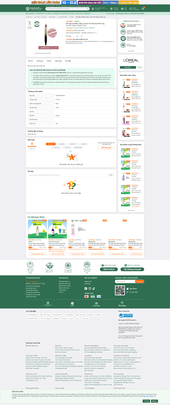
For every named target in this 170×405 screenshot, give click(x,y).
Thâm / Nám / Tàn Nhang (91, 382)
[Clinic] (48, 304)
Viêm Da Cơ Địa (107, 384)
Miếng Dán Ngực (42, 366)
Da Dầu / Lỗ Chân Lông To (92, 376)
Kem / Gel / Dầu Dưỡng (61, 366)
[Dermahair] (72, 304)
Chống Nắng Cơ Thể (32, 380)
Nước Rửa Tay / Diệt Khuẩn (34, 364)
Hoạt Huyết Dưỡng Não (130, 352)
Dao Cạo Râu (46, 360)
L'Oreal (77, 21)
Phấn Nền (98, 357)
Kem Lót (86, 357)
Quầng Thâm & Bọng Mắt (91, 384)
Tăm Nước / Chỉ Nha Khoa (102, 350)
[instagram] (90, 288)
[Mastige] (122, 304)
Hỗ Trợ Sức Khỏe (119, 350)
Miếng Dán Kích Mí (119, 382)
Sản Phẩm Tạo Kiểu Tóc (121, 366)
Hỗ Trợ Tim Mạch (129, 348)
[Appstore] (132, 288)
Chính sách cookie (147, 396)
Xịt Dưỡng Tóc (118, 364)
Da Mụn (94, 378)
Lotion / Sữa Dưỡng (68, 364)
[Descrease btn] (73, 36)
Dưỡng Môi (79, 366)
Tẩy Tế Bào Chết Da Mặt (62, 360)
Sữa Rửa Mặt (68, 357)
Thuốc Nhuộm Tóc (128, 364)
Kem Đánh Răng (101, 348)
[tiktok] (94, 288)
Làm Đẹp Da (117, 376)
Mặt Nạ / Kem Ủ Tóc (119, 362)
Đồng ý (154, 401)
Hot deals (48, 13)
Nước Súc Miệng (89, 350)
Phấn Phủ (87, 362)
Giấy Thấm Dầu (88, 370)
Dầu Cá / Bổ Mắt (118, 352)
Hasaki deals (41, 13)
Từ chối (146, 401)
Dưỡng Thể (29, 378)
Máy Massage (59, 378)
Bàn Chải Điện (98, 352)
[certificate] (131, 315)
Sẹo (101, 384)
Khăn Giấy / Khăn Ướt (40, 357)
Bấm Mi (125, 380)
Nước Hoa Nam (68, 348)
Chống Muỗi (46, 364)
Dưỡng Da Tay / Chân (39, 378)
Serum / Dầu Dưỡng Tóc (133, 362)
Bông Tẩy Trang (89, 368)
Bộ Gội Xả (116, 360)
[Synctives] (96, 304)
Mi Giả (130, 380)
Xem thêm (80, 43)
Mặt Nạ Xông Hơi (49, 362)
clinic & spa (79, 13)
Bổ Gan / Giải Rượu (129, 350)
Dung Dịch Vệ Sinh (31, 366)
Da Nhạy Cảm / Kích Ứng (104, 378)
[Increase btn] (81, 36)
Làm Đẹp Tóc (125, 376)
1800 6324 (108, 269)
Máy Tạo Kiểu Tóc (119, 368)
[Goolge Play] (132, 292)
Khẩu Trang (78, 376)
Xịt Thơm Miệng (88, 352)
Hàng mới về (64, 13)
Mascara (93, 364)
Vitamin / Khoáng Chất (120, 378)
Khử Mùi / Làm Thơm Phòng (34, 360)
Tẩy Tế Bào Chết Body (45, 376)
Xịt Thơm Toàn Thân (61, 350)
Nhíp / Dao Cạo (129, 382)
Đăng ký (139, 281)
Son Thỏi (96, 366)
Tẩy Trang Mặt (59, 357)
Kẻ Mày (104, 362)
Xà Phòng (35, 376)
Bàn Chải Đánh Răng (90, 348)
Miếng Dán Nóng (39, 362)
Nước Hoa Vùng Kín (61, 352)
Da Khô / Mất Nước (105, 376)
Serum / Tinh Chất (77, 362)
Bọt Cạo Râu (29, 362)
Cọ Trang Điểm (99, 368)
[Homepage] (34, 9)
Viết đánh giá (106, 148)
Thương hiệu (56, 13)
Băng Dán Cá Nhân (60, 376)
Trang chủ (29, 17)
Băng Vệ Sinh (30, 357)
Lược (129, 366)
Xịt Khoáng (58, 364)
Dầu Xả (121, 357)
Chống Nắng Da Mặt (61, 368)
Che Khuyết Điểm (102, 360)
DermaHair (86, 13)
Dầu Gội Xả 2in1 (136, 357)
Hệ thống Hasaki (132, 269)
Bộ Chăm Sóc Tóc (130, 368)
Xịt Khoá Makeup (96, 362)
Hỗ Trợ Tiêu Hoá (118, 348)
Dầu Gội (116, 357)
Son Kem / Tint (88, 366)
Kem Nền (92, 357)
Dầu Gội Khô (127, 357)
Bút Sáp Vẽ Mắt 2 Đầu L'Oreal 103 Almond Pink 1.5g (90, 17)
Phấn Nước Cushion (90, 360)
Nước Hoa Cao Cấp (73, 350)
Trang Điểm (52, 17)
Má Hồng (110, 360)
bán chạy (72, 13)
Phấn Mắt (87, 364)
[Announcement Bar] (85, 2)
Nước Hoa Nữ (59, 348)
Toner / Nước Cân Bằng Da (63, 362)
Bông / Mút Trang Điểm (32, 368)
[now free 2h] (69, 21)
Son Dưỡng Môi (100, 364)
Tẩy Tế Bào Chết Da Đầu (127, 360)
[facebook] (85, 288)
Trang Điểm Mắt (62, 17)
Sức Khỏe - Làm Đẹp (40, 17)
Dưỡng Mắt (72, 366)
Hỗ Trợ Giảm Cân (135, 376)
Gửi (111, 175)
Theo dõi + (128, 67)
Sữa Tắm (28, 376)
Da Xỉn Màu (102, 380)
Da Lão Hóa (87, 378)
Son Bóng (102, 366)
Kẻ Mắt (71, 17)
